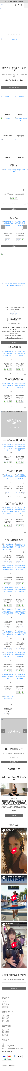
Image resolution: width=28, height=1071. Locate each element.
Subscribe (14, 988)
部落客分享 (5, 1034)
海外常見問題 (5, 1017)
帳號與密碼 (5, 1018)
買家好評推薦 (5, 1032)
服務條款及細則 (6, 1004)
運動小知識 (5, 1035)
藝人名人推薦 (5, 1030)
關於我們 (4, 1003)
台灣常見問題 (5, 1016)
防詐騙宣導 (5, 1007)
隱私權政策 (5, 1006)
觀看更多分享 (14, 762)
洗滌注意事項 (5, 1020)
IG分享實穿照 (5, 1031)
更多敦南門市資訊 (14, 87)
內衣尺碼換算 (5, 1021)
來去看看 (14, 342)
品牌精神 (4, 1002)
